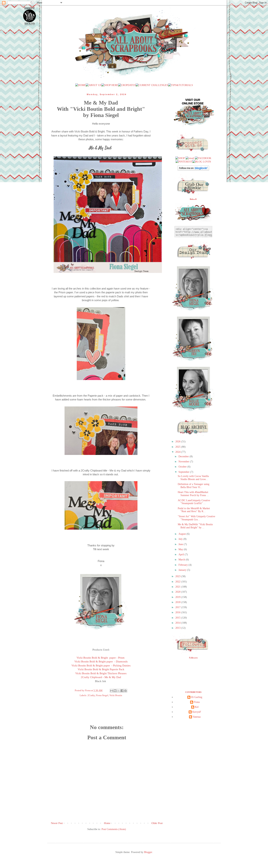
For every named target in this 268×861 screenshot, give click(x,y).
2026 (178, 441)
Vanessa (197, 716)
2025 (178, 446)
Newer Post (57, 823)
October (182, 466)
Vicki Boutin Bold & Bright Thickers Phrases (101, 673)
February (183, 564)
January (182, 570)
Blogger (148, 852)
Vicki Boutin (115, 695)
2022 (178, 581)
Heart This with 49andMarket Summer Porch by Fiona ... (193, 494)
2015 (178, 617)
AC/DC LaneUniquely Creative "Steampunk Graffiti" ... (194, 502)
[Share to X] (118, 690)
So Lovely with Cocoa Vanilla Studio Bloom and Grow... (193, 478)
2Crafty (91, 695)
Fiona (197, 702)
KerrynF (196, 712)
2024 (178, 452)
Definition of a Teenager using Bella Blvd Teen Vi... (193, 486)
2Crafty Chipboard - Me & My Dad (101, 677)
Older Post (157, 823)
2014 (178, 622)
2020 (178, 591)
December (184, 456)
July (180, 539)
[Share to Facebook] (122, 690)
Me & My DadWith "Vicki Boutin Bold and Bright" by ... (195, 526)
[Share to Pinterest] (125, 690)
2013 (178, 628)
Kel (197, 707)
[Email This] (111, 690)
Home (107, 823)
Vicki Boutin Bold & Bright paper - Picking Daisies (101, 665)
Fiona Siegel (102, 695)
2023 (178, 576)
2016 (178, 612)
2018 (178, 602)
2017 (178, 607)
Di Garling (196, 697)
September (184, 472)
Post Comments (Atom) (114, 829)
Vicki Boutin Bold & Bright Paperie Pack (101, 669)
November (184, 461)
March (182, 559)
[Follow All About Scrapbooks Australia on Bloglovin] (193, 170)
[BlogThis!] (115, 690)
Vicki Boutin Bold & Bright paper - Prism (101, 657)
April (181, 554)
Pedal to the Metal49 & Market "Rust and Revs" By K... (194, 510)
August (182, 534)
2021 (178, 586)
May (181, 549)
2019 (178, 597)
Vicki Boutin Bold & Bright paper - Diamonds (101, 661)
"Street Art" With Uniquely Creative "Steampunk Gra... (196, 518)
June (181, 544)
